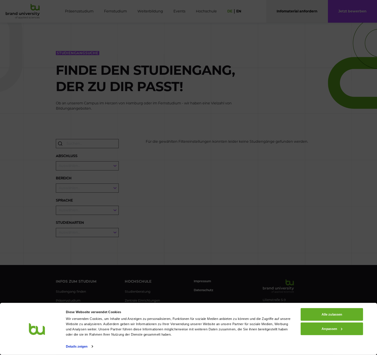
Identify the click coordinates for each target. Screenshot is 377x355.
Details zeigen (76, 346)
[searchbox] (87, 143)
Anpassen (329, 328)
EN (238, 11)
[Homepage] (22, 11)
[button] (352, 11)
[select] (87, 165)
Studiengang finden (71, 292)
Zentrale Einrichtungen (142, 300)
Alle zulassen (332, 314)
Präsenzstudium (68, 300)
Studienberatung (138, 292)
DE (229, 11)
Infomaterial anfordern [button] (297, 11)
